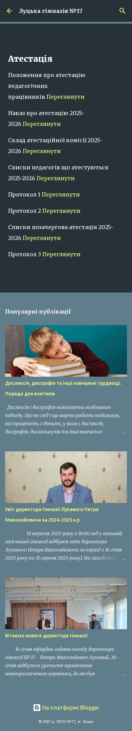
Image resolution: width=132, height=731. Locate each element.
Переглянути (65, 96)
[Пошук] (122, 11)
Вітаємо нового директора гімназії (46, 635)
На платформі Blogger (70, 708)
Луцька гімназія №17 (51, 10)
